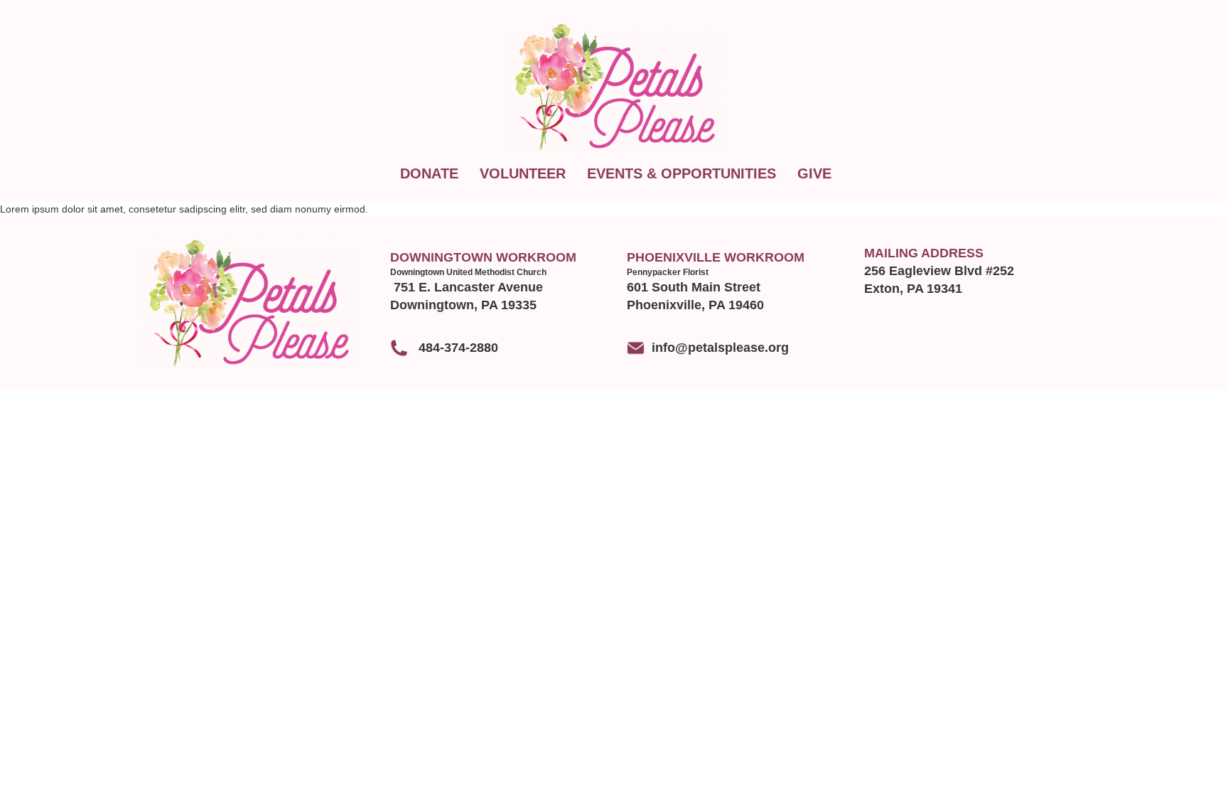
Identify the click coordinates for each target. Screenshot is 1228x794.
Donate (429, 173)
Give (814, 173)
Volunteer (523, 173)
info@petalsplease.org (720, 347)
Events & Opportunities (681, 173)
